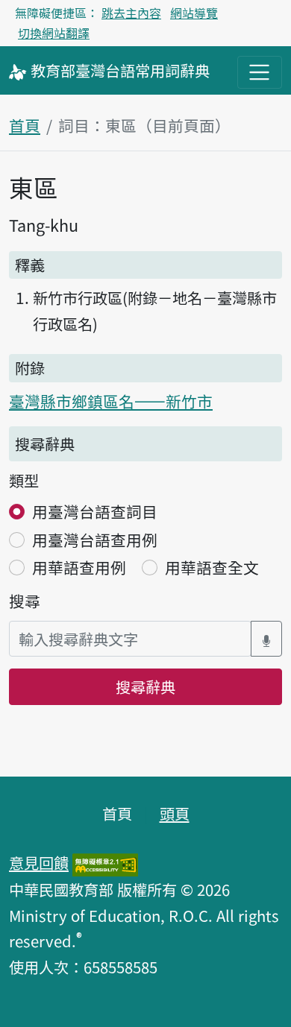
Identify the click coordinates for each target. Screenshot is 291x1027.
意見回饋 (39, 862)
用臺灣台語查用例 (94, 539)
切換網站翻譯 (54, 33)
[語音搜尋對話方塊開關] (266, 639)
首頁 (24, 125)
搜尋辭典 (145, 686)
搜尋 (24, 601)
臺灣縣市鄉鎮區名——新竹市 (111, 401)
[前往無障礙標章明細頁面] (105, 862)
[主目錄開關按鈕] (259, 72)
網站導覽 (194, 13)
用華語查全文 (212, 567)
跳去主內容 (131, 13)
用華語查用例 (79, 567)
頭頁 (175, 813)
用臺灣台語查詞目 (94, 511)
